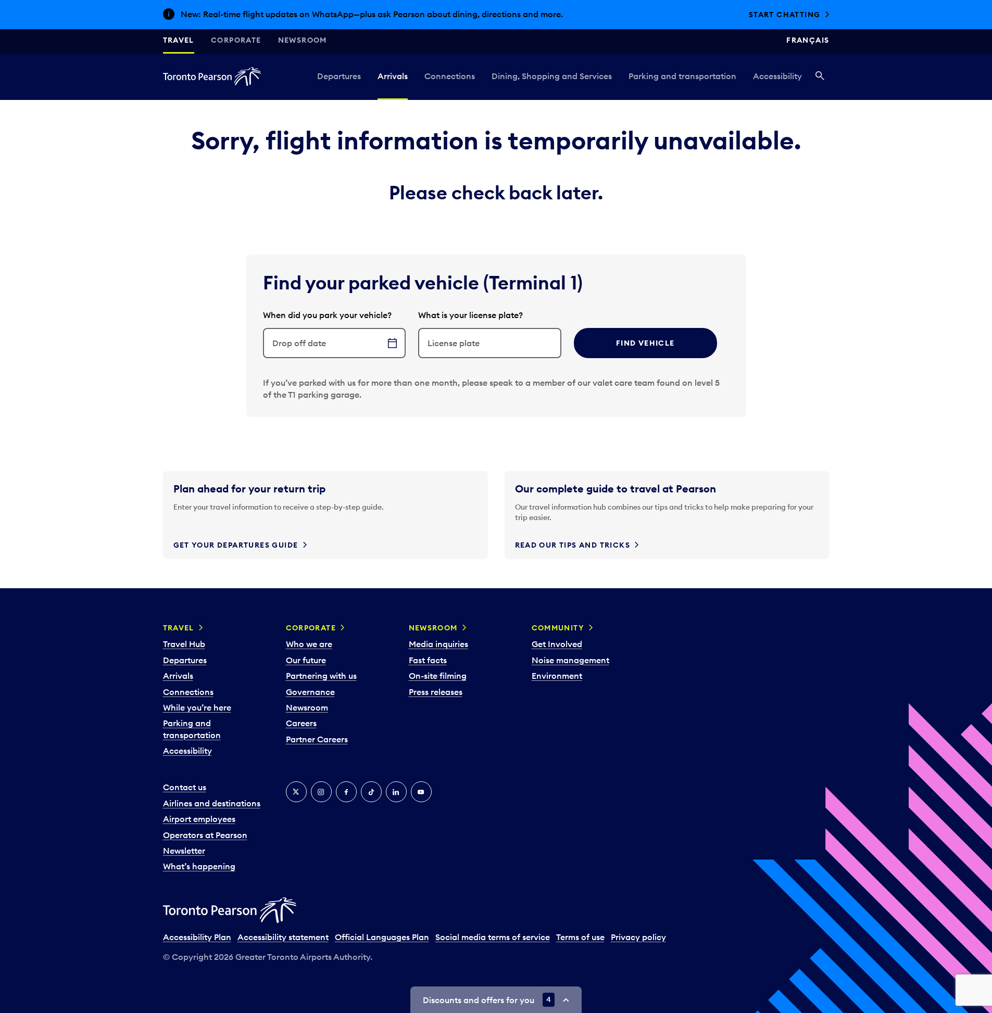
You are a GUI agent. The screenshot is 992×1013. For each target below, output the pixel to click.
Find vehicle (645, 343)
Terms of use (580, 937)
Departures (339, 76)
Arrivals (393, 76)
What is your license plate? (470, 315)
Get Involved (557, 644)
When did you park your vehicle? (327, 315)
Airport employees (199, 819)
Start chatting (785, 14)
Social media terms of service (492, 937)
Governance (310, 692)
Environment (557, 675)
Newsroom (302, 40)
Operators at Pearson (205, 835)
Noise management (570, 660)
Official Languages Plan (382, 937)
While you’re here (197, 707)
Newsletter (184, 850)
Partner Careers (317, 739)
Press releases (435, 692)
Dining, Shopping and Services (552, 76)
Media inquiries (438, 644)
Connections (449, 76)
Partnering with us (321, 675)
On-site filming (438, 675)
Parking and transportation (682, 76)
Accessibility (777, 76)
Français (807, 40)
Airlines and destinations (211, 803)
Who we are (309, 644)
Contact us (184, 787)
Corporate (236, 40)
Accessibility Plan (197, 937)
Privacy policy (638, 937)
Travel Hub (184, 644)
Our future (306, 660)
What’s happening (199, 866)
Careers (301, 723)
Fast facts (428, 660)
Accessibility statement (283, 937)
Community (558, 627)
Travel (178, 40)
